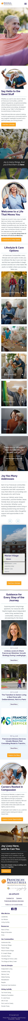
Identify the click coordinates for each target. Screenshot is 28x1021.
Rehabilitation (5, 979)
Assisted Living (5, 971)
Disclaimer (13, 1017)
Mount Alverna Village (7, 950)
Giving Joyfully (6, 989)
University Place (5, 956)
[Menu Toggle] (25, 3)
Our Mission (4, 919)
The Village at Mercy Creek (9, 961)
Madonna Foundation (7, 995)
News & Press (5, 929)
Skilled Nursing (5, 977)
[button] (10, 521)
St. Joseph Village (13, 553)
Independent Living (6, 969)
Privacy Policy (6, 1017)
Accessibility (11, 1019)
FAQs (2, 935)
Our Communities (7, 939)
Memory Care (5, 974)
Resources (5, 926)
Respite (3, 982)
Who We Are (5, 913)
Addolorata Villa (5, 942)
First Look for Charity (7, 1003)
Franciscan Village (6, 945)
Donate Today (5, 1006)
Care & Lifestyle (7, 965)
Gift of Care (4, 1000)
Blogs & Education (6, 932)
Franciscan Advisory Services (14, 901)
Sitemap (18, 1019)
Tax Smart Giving (6, 992)
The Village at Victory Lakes (9, 959)
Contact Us (10, 898)
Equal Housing (21, 1017)
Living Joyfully (5, 922)
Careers (19, 898)
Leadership (4, 916)
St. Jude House (5, 998)
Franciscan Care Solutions (8, 985)
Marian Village (5, 948)
